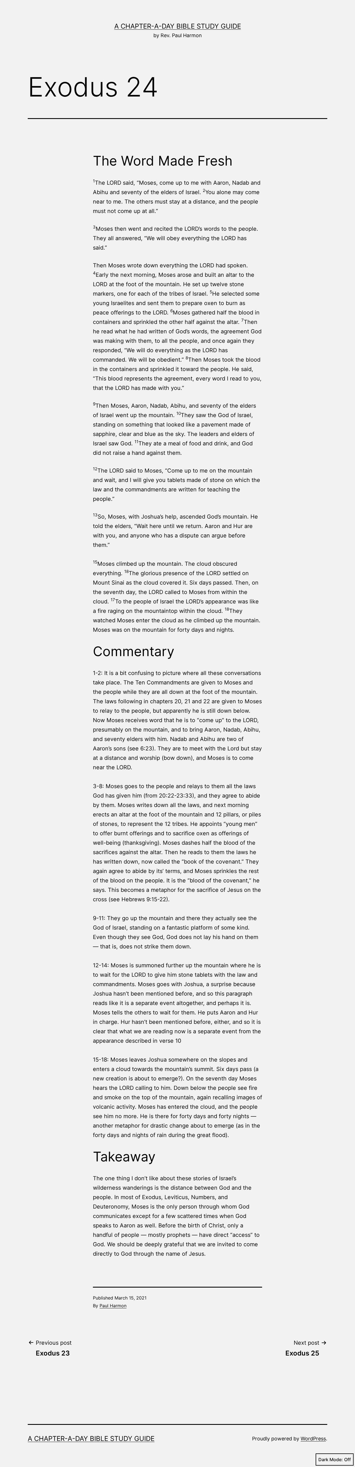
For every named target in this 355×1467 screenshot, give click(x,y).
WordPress (313, 1438)
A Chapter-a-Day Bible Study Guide (177, 26)
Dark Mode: (330, 1459)
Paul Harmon (113, 1305)
